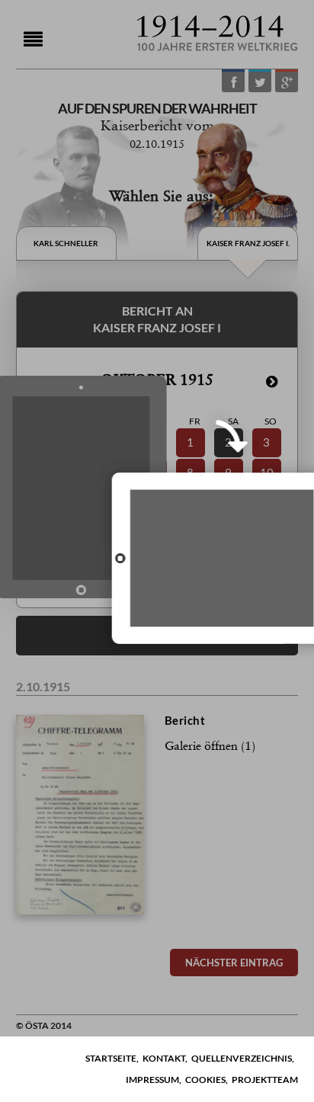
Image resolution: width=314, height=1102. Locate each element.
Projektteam (265, 1079)
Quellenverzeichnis (241, 1058)
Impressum (152, 1079)
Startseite (110, 1058)
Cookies (205, 1079)
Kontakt (164, 1058)
